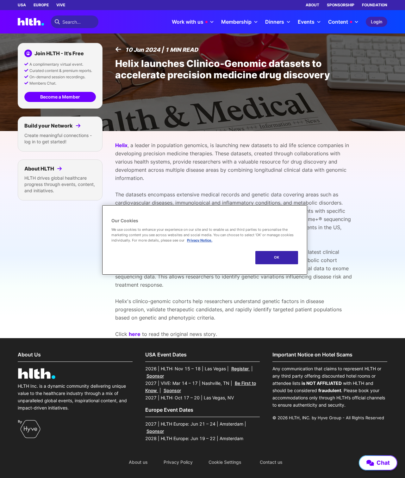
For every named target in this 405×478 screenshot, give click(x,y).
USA (22, 5)
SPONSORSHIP (340, 5)
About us (138, 462)
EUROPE (41, 5)
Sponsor (155, 376)
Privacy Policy (178, 462)
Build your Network (49, 125)
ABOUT (312, 5)
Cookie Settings (225, 462)
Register (240, 368)
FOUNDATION (374, 5)
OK (276, 257)
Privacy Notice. (199, 240)
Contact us (271, 462)
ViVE (60, 5)
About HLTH (39, 168)
